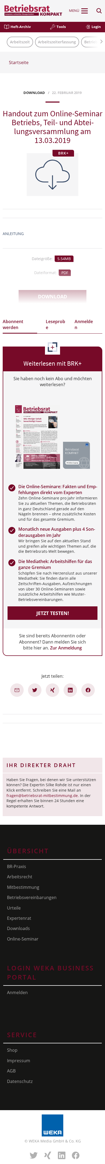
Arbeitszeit (20, 41)
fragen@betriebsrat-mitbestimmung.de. (42, 795)
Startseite (19, 62)
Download (52, 296)
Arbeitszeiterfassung (57, 41)
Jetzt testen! (52, 613)
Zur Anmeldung (66, 648)
